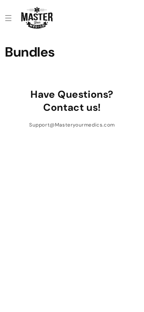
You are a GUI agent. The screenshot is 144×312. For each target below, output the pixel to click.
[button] (8, 18)
